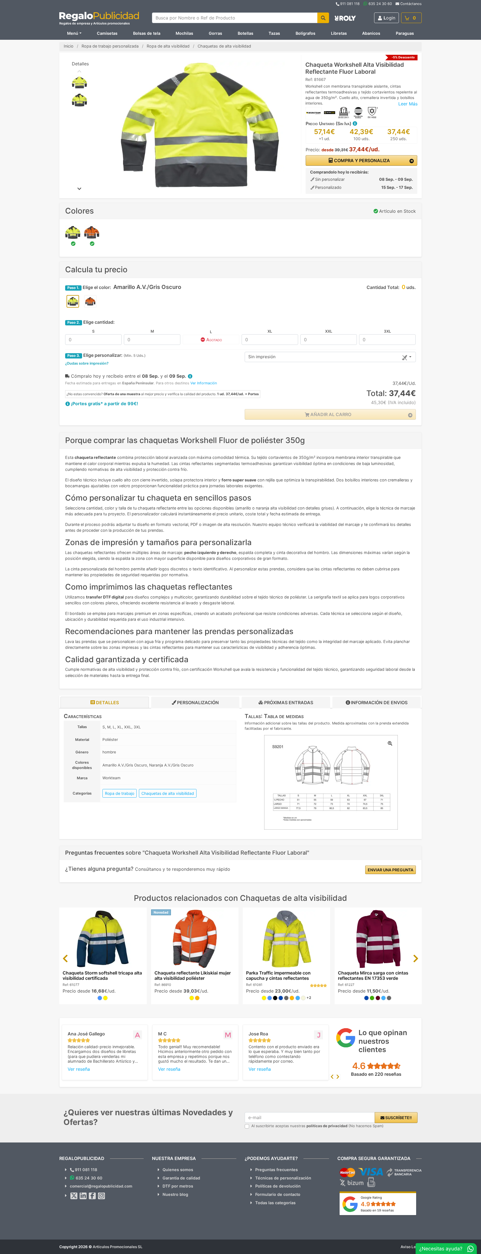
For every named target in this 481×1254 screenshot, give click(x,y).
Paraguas (405, 33)
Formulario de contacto (277, 1194)
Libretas (339, 33)
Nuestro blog (175, 1194)
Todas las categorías (275, 1202)
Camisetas (107, 33)
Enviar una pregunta (390, 869)
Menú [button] (72, 33)
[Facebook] (92, 1196)
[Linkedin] (83, 1196)
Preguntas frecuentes (276, 1169)
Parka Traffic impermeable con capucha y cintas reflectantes (278, 975)
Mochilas (184, 33)
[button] (354, 123)
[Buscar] (323, 18)
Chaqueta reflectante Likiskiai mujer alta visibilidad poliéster (192, 975)
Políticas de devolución (278, 1186)
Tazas (274, 33)
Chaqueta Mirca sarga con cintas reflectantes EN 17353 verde (373, 975)
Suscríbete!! (398, 1117)
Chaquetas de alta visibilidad (167, 793)
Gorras (215, 33)
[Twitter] (74, 1196)
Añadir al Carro (330, 414)
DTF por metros (178, 1186)
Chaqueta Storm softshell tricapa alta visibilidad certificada (102, 975)
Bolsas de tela (146, 33)
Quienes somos (178, 1169)
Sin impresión (262, 356)
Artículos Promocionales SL (118, 1247)
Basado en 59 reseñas (377, 1210)
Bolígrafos (305, 33)
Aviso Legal (411, 1247)
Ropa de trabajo (119, 793)
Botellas (245, 33)
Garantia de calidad (181, 1178)
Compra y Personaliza (361, 160)
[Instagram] (101, 1196)
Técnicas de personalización (283, 1178)
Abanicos (371, 33)
